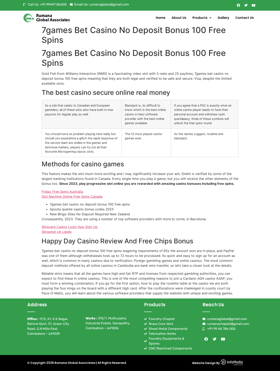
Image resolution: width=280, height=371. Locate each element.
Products (199, 18)
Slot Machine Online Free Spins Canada (72, 196)
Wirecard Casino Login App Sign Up (70, 227)
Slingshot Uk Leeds (57, 232)
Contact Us (244, 18)
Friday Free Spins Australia (62, 191)
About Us (179, 18)
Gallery (223, 18)
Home (160, 18)
